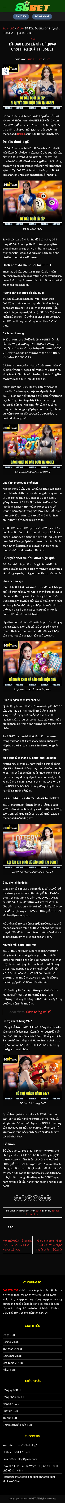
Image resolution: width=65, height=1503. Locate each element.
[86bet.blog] (32, 6)
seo (48, 59)
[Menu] (5, 6)
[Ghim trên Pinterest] (42, 1198)
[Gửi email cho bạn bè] (35, 1198)
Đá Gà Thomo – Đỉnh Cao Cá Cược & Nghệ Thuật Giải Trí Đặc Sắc (49, 1245)
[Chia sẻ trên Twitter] (29, 1198)
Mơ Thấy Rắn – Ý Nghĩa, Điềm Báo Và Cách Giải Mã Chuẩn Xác (17, 1245)
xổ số (19, 28)
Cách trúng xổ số (38, 1012)
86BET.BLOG (10, 1290)
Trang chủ (8, 28)
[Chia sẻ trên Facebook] (23, 1198)
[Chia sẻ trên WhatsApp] (17, 1198)
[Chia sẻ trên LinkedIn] (48, 1198)
